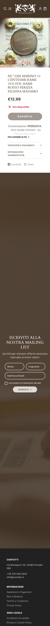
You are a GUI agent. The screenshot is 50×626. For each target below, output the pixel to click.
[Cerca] (5, 9)
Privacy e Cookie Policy (19, 622)
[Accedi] (40, 8)
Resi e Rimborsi (15, 596)
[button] (22, 64)
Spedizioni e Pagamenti (19, 592)
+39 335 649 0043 (17, 573)
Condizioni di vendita (18, 618)
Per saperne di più (17, 137)
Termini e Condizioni (17, 601)
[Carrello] (45, 8)
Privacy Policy (14, 605)
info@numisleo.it (15, 577)
